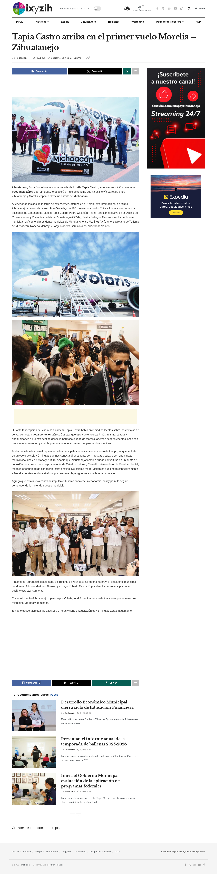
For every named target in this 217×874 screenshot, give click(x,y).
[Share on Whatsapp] (127, 71)
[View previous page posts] (72, 815)
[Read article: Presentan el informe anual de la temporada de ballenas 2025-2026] (34, 752)
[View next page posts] (78, 815)
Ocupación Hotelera (168, 21)
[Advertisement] (75, 88)
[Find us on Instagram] (169, 9)
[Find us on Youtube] (175, 9)
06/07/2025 (39, 58)
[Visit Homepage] (33, 8)
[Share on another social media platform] (135, 71)
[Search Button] (189, 8)
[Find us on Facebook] (157, 9)
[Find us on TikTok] (181, 8)
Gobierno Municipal (61, 58)
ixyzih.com (25, 865)
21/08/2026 (85, 713)
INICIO (20, 21)
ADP (198, 21)
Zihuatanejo (88, 21)
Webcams (137, 21)
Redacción (21, 58)
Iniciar (201, 8)
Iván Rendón (57, 865)
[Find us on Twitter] (162, 8)
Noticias (41, 21)
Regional (113, 21)
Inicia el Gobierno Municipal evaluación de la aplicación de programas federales (90, 780)
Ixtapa (65, 21)
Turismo (77, 58)
